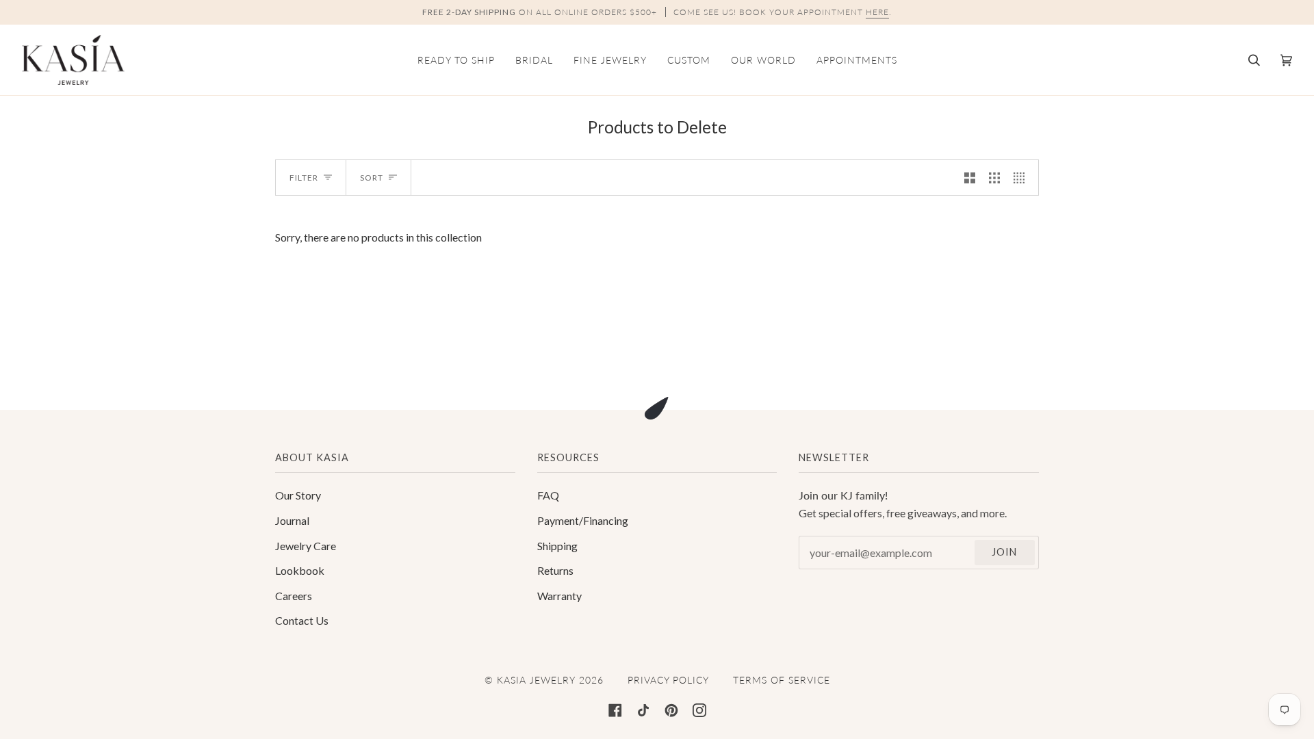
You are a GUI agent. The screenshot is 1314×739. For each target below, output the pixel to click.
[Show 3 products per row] (994, 177)
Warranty (559, 595)
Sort (371, 177)
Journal (292, 520)
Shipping (557, 545)
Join (1004, 552)
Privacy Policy (668, 680)
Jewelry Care (305, 545)
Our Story (298, 495)
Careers (293, 595)
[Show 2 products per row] (969, 177)
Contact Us (301, 620)
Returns (555, 570)
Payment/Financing (582, 520)
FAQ (548, 495)
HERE (877, 12)
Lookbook (299, 570)
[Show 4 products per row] (1022, 177)
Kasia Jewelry (536, 680)
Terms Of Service (781, 680)
